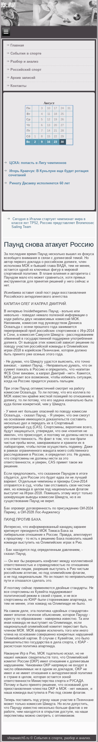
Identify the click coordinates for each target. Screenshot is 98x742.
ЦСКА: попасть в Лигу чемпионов (37, 163)
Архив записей (22, 78)
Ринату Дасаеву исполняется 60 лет (39, 183)
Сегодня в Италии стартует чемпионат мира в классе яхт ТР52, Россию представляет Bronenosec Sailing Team (52, 223)
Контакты (18, 86)
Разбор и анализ (24, 61)
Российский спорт (25, 70)
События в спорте (25, 53)
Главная (17, 45)
